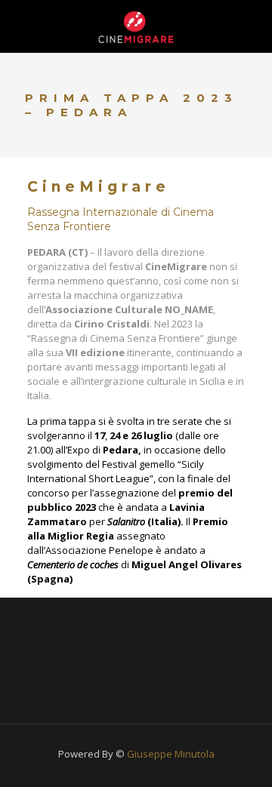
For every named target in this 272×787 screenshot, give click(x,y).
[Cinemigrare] (136, 26)
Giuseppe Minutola (171, 754)
